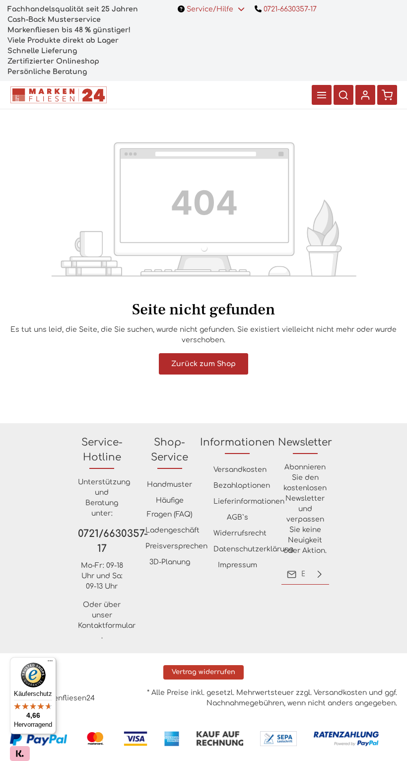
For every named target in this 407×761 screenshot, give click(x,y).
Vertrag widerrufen (203, 672)
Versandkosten (240, 469)
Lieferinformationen (248, 501)
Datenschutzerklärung (253, 549)
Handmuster (169, 484)
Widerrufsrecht (240, 533)
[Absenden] (319, 574)
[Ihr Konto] (365, 95)
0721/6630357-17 (102, 541)
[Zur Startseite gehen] (58, 94)
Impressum (237, 565)
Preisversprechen (176, 546)
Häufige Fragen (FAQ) (170, 507)
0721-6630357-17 (289, 9)
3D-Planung (169, 562)
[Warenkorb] (387, 95)
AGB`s (237, 517)
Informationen (237, 442)
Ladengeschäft (172, 530)
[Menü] (322, 95)
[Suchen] (343, 95)
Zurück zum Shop (203, 364)
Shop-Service (169, 450)
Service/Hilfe (210, 9)
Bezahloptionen (241, 485)
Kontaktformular (107, 625)
